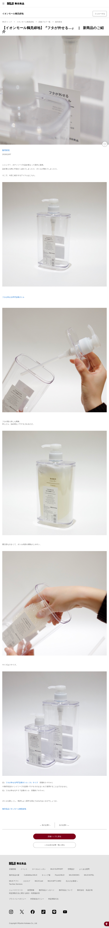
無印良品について (66, 890)
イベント (24, 869)
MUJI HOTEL (89, 875)
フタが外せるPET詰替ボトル (13, 297)
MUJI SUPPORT (56, 869)
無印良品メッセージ (46, 890)
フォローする (100, 14)
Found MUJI (59, 875)
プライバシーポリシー (17, 899)
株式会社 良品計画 (85, 890)
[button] (3, 3)
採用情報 (30, 890)
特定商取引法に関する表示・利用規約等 (24, 893)
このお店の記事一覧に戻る (54, 845)
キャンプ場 (46, 875)
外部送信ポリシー (37, 899)
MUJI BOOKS (74, 875)
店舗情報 (12, 869)
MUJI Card (39, 881)
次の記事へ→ (64, 825)
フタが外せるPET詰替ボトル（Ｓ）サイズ (22, 783)
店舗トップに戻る (54, 836)
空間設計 (71, 869)
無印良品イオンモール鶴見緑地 (14, 809)
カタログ (26, 881)
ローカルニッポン (39, 869)
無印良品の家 (14, 875)
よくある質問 (84, 869)
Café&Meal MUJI (30, 875)
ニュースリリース (16, 890)
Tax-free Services (15, 884)
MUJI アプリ (14, 881)
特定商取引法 (53, 899)
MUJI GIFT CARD (54, 881)
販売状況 (6, 150)
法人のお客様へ (72, 881)
